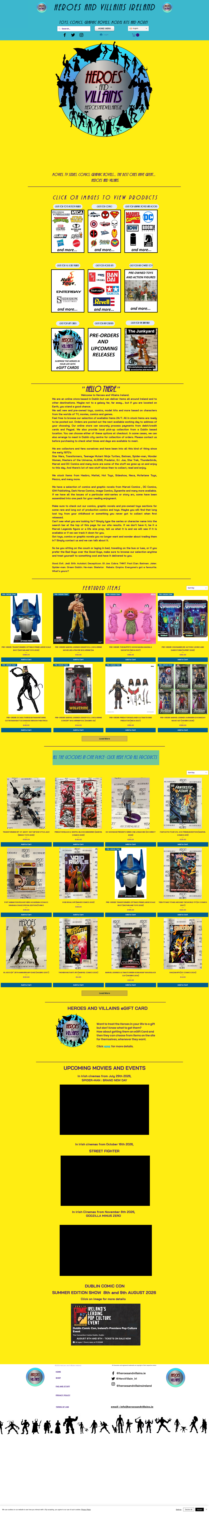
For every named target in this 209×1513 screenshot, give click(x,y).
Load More (104, 738)
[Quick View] (26, 803)
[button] (136, 35)
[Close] (206, 1509)
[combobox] (197, 588)
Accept (199, 1509)
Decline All (188, 1509)
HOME (58, 1372)
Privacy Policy (86, 1509)
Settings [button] (178, 1509)
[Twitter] (73, 34)
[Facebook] (64, 34)
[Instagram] (81, 34)
